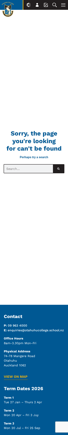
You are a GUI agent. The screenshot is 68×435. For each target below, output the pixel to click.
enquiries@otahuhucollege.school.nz (36, 330)
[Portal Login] (28, 5)
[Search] (54, 5)
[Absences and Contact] (46, 5)
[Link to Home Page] (8, 10)
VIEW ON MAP (16, 377)
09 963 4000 (17, 325)
